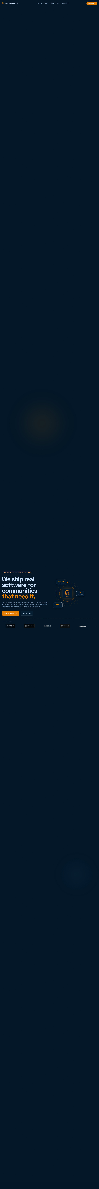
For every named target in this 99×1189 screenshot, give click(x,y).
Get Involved (65, 3)
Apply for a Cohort (10, 613)
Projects (46, 3)
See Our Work (27, 613)
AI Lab (52, 3)
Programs (39, 3)
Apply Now (92, 3)
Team (58, 3)
